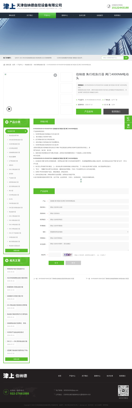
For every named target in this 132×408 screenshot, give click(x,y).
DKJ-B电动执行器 (14, 220)
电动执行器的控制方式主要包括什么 (18, 314)
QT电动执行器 (13, 161)
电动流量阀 (12, 156)
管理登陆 (105, 405)
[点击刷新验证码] (67, 254)
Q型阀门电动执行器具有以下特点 (18, 350)
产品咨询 (88, 111)
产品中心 (47, 15)
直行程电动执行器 (14, 186)
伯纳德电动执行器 (14, 152)
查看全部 (16, 250)
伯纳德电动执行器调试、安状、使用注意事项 (18, 323)
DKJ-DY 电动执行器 (15, 233)
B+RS (11, 199)
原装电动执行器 (14, 182)
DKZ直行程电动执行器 (16, 207)
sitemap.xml (83, 405)
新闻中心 (65, 15)
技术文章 (82, 15)
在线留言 (100, 15)
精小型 (11, 190)
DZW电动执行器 (14, 195)
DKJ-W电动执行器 (14, 224)
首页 (13, 64)
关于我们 (30, 15)
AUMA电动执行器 (14, 144)
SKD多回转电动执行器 (16, 139)
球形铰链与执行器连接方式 (16, 269)
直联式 (11, 165)
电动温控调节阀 (14, 135)
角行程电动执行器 (39, 64)
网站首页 (12, 15)
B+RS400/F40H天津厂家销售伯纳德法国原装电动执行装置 (56, 278)
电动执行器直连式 (14, 245)
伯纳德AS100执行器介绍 (15, 296)
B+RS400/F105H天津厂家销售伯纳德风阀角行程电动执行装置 (110, 278)
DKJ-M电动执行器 (14, 229)
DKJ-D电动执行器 (14, 169)
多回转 (11, 173)
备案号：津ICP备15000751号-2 (68, 405)
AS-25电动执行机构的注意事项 (17, 305)
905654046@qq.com (71, 390)
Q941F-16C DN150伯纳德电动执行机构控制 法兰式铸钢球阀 (33, 58)
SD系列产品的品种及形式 (15, 332)
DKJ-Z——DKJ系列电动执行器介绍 (18, 341)
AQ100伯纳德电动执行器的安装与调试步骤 (18, 278)
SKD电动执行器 (14, 203)
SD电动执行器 (13, 237)
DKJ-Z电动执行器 (14, 216)
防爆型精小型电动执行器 (15, 287)
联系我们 (117, 15)
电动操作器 (12, 212)
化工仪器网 (98, 405)
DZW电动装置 (13, 148)
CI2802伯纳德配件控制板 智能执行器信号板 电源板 (72, 58)
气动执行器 (12, 178)
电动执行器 (28, 64)
